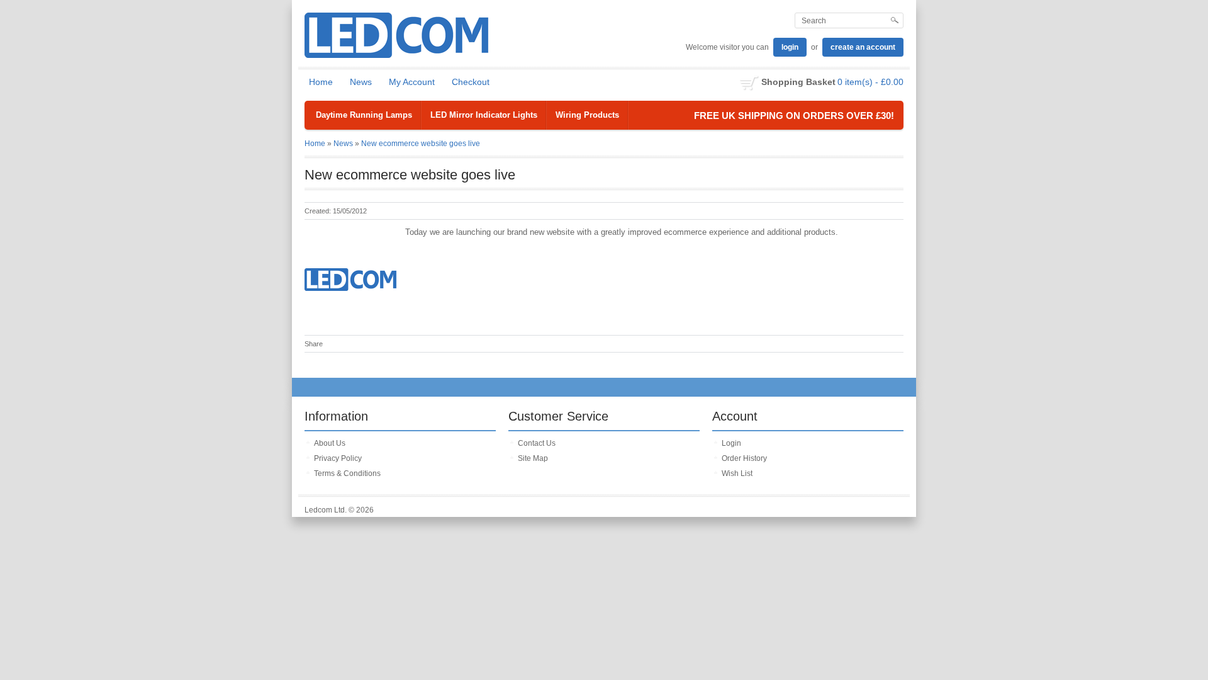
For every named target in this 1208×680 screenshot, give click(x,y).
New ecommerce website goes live (420, 143)
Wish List (737, 473)
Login (731, 443)
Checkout (470, 82)
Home (321, 82)
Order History (744, 458)
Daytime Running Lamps (364, 115)
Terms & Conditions (347, 473)
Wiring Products (587, 115)
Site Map (533, 458)
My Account (412, 82)
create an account (862, 47)
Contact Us (537, 443)
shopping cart (749, 83)
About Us (329, 443)
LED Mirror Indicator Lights (483, 115)
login (789, 47)
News (361, 82)
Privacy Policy (338, 458)
